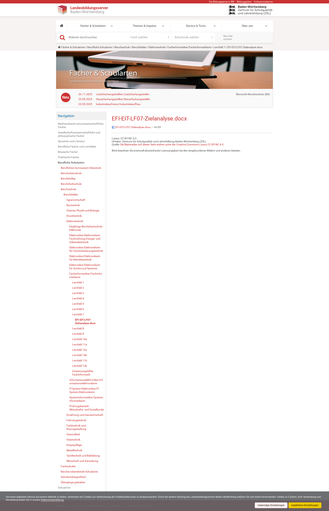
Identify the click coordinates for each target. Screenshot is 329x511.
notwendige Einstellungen (271, 505)
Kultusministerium (263, 1)
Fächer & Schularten (93, 26)
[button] (61, 26)
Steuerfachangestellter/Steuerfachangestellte (123, 99)
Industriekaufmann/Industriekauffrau (118, 104)
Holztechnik (73, 439)
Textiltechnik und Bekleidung (83, 455)
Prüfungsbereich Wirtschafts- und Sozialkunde (86, 408)
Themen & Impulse (144, 26)
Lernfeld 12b (79, 365)
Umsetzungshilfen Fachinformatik (82, 373)
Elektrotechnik (157, 47)
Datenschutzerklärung (52, 500)
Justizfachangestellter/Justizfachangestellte (122, 94)
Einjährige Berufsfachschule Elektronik (85, 228)
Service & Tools (196, 26)
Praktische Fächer (68, 157)
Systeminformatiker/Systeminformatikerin (86, 399)
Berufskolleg (68, 178)
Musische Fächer (68, 151)
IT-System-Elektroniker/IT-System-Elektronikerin (84, 390)
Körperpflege (74, 444)
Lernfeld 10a (79, 339)
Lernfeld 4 (78, 298)
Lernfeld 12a (79, 349)
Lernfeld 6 (78, 309)
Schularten (64, 487)
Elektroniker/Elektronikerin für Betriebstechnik (84, 258)
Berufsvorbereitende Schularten (79, 471)
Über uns (247, 26)
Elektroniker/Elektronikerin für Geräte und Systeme (84, 266)
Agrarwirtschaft (75, 199)
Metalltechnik (74, 450)
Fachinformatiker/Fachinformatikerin (189, 47)
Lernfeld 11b (79, 360)
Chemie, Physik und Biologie (82, 210)
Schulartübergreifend (73, 476)
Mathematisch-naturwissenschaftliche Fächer (80, 125)
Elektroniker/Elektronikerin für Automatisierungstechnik (86, 249)
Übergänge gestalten (73, 482)
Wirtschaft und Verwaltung (82, 460)
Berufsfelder (139, 47)
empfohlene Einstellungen (305, 505)
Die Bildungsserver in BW (221, 1)
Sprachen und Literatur (71, 141)
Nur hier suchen (228, 37)
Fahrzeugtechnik (76, 420)
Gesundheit (73, 434)
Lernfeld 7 (219, 47)
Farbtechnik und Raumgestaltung (76, 427)
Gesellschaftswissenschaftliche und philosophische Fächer (79, 134)
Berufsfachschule (71, 183)
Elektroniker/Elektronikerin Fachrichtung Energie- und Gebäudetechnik (84, 239)
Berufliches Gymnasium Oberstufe (81, 167)
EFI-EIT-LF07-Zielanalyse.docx (85, 321)
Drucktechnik (74, 215)
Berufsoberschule (71, 173)
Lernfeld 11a (79, 344)
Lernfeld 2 (78, 287)
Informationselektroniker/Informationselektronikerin (86, 381)
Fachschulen (68, 466)
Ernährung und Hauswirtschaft (84, 414)
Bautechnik (73, 205)
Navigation (66, 116)
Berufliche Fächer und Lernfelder (77, 146)
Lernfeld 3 (78, 293)
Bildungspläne (244, 1)
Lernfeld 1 (78, 282)
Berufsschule (122, 47)
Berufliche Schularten (99, 47)
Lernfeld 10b (79, 355)
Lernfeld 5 (78, 303)
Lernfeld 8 (78, 328)
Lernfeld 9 (78, 333)
